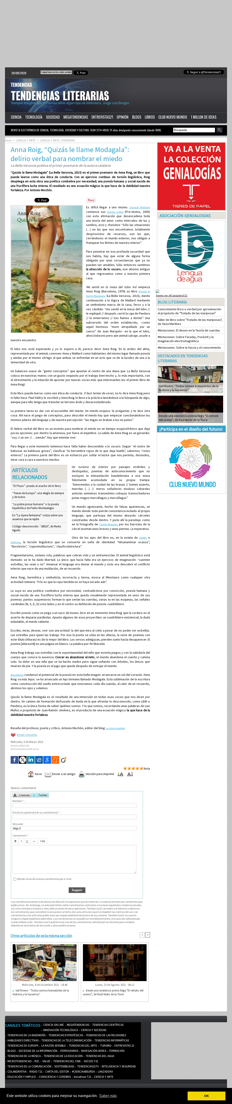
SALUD (46, 1061)
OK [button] (206, 1096)
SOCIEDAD (53, 117)
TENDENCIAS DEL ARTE (82, 1046)
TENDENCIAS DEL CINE (67, 1061)
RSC (36, 1061)
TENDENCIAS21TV (88, 1066)
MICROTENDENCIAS (19, 1061)
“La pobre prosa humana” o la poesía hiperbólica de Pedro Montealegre (35, 506)
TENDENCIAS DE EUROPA (22, 1046)
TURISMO (105, 1046)
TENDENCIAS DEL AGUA (99, 1056)
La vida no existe (115, 728)
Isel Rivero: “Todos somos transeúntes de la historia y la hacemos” (41, 992)
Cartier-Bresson (108, 524)
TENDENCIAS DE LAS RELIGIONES (105, 1035)
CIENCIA (16, 117)
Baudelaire (17, 674)
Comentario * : (20, 835)
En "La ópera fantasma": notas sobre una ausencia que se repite (37, 517)
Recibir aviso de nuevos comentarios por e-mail (44, 879)
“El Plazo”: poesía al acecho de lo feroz (36, 486)
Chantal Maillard (139, 207)
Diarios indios (115, 212)
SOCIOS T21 (90, 1061)
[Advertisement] (116, 34)
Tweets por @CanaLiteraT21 (171, 295)
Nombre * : (18, 801)
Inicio (8, 140)
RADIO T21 (35, 1071)
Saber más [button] (108, 1096)
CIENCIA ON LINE (53, 1025)
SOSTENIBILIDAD (64, 1066)
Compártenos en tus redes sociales (56, 72)
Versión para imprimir (99, 774)
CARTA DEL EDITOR (57, 1071)
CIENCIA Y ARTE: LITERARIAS (57, 140)
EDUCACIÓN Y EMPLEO (21, 1077)
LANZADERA (105, 1071)
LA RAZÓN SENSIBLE (53, 1046)
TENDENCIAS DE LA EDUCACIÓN (63, 1056)
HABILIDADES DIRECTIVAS (23, 1040)
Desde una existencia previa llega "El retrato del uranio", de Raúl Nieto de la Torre (113, 992)
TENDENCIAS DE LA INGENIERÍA (26, 1035)
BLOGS (136, 117)
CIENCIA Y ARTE (26, 140)
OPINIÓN (122, 117)
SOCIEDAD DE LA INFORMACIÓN (37, 1051)
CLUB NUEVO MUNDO (172, 117)
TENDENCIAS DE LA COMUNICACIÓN (29, 1066)
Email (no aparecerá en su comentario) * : (36, 812)
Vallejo (143, 537)
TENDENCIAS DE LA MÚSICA (24, 1056)
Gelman (15, 542)
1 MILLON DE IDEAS (203, 117)
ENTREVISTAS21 (102, 117)
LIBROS (150, 117)
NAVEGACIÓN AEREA (93, 1051)
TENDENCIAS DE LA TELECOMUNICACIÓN (66, 1040)
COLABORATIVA (17, 1071)
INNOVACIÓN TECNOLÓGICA (60, 1030)
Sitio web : (18, 824)
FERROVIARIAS (69, 1051)
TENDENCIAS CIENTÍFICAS (107, 1025)
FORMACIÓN (116, 1051)
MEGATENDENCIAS (75, 117)
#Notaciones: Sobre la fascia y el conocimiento (189, 347)
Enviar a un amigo (63, 774)
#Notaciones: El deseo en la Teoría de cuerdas (189, 330)
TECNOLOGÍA (33, 117)
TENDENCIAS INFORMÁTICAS (111, 1040)
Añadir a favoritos (27, 735)
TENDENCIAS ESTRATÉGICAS (65, 1035)
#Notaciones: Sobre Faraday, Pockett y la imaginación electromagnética (186, 339)
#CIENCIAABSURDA (83, 1071)
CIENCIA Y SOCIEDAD (93, 1030)
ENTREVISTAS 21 (124, 1046)
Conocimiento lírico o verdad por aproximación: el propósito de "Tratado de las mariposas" (190, 311)
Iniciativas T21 (82, 1077)
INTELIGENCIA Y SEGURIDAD (118, 1066)
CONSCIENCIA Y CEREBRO (54, 1077)
